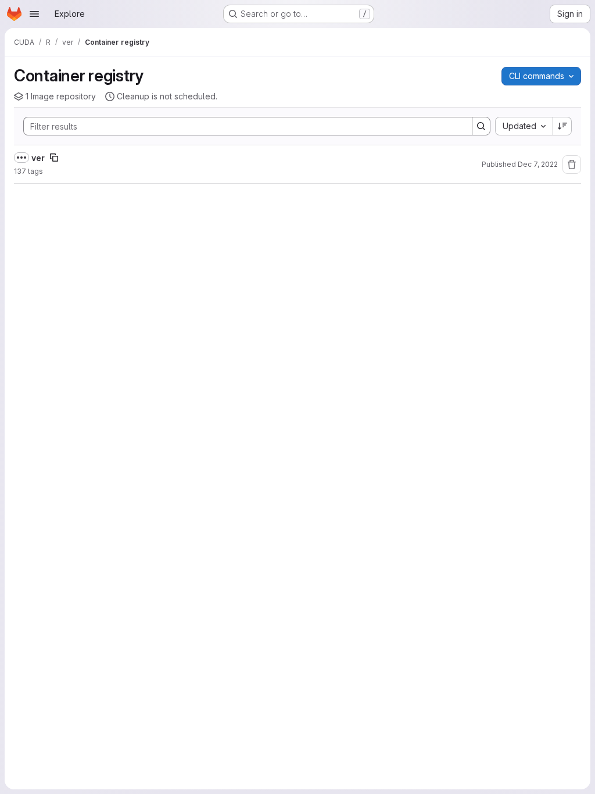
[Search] (481, 126)
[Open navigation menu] (34, 14)
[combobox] (524, 126)
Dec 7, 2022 (538, 164)
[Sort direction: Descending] (562, 126)
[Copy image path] (54, 157)
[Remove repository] (571, 164)
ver (38, 158)
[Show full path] (21, 157)
